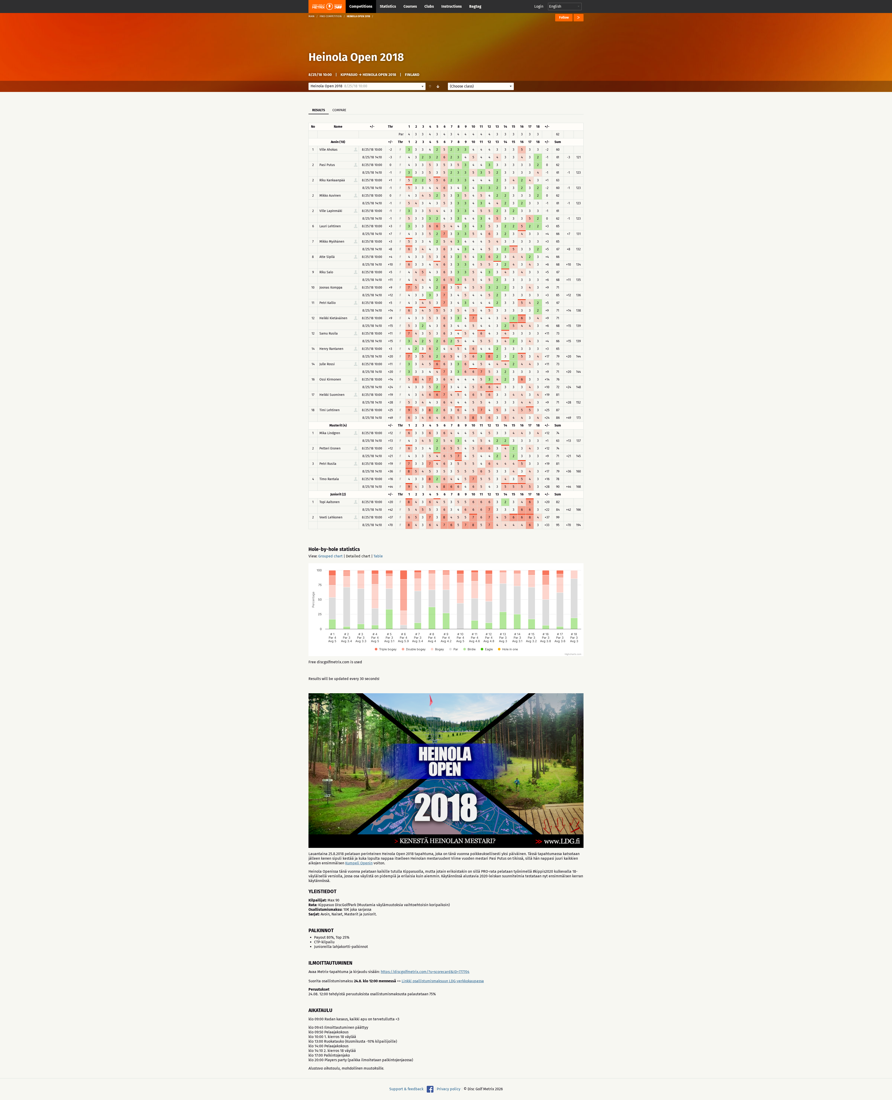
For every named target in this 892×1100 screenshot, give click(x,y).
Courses (410, 6)
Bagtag (475, 6)
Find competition (331, 16)
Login (538, 6)
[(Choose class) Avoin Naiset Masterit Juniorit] (481, 86)
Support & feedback (406, 1089)
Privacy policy (448, 1089)
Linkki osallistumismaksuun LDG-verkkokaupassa (443, 981)
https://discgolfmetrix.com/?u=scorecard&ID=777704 (425, 972)
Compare (339, 110)
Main (311, 16)
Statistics (388, 6)
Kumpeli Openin (359, 863)
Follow (564, 18)
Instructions (451, 6)
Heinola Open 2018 (356, 57)
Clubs (429, 6)
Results (318, 110)
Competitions (360, 6)
